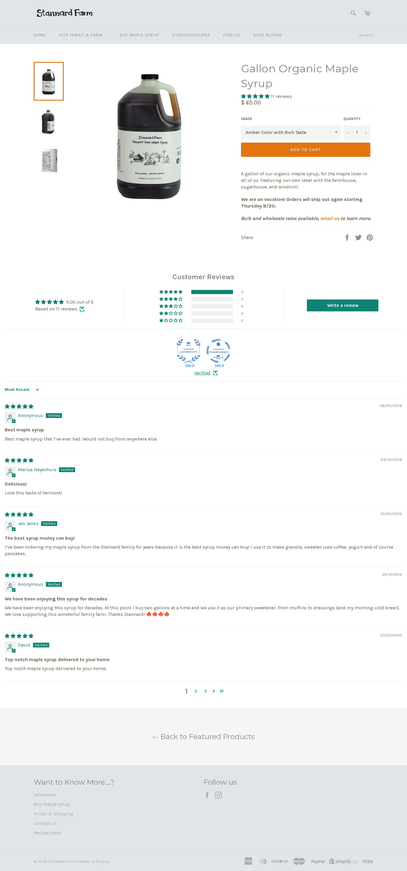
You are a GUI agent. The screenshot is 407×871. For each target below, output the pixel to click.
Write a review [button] (342, 305)
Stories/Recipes (191, 35)
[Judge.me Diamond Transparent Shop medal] (218, 351)
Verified (202, 373)
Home (40, 35)
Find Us (231, 35)
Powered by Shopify (92, 861)
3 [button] (205, 691)
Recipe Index (47, 833)
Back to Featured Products (207, 736)
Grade (246, 119)
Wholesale (45, 794)
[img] (19, 406)
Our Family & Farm (81, 35)
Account (366, 35)
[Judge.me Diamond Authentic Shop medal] (189, 351)
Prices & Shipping (54, 814)
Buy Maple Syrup (139, 35)
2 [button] (196, 691)
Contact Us (45, 823)
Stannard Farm (61, 861)
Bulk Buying (267, 35)
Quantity (352, 119)
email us (329, 218)
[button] (256, 96)
